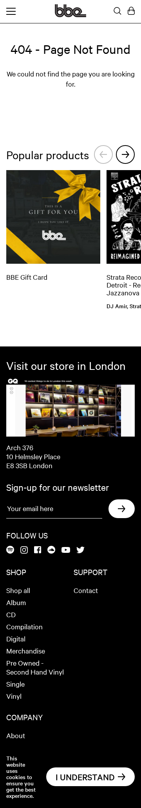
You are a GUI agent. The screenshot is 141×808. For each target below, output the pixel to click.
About (15, 735)
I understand (85, 776)
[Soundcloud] (51, 550)
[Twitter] (80, 550)
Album (16, 602)
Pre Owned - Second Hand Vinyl (35, 667)
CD (11, 614)
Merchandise (25, 650)
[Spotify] (10, 550)
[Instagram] (24, 550)
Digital (15, 638)
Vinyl (14, 695)
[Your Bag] (131, 11)
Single (15, 683)
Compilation (24, 626)
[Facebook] (37, 550)
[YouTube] (65, 550)
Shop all (18, 590)
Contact (86, 590)
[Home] (70, 15)
